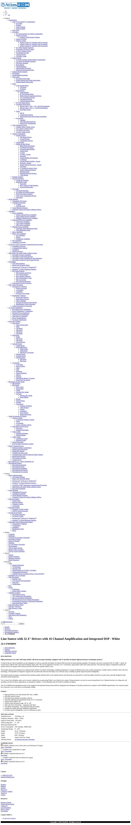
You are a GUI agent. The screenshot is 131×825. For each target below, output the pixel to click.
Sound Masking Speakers (20, 75)
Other (18, 368)
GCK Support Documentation (21, 580)
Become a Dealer (6, 802)
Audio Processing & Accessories (22, 306)
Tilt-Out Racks (20, 342)
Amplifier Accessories (19, 242)
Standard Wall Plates (22, 430)
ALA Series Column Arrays (24, 128)
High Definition (21, 435)
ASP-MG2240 (20, 206)
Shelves (18, 375)
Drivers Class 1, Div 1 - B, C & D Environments (34, 106)
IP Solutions (12, 261)
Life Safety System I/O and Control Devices (25, 260)
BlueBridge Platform (19, 295)
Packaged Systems (14, 507)
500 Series (19, 330)
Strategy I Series (21, 41)
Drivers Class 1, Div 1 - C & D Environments (34, 108)
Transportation (12, 546)
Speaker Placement (18, 565)
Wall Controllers (21, 301)
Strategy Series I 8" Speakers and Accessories (34, 46)
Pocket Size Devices (22, 297)
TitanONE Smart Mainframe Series (26, 228)
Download (8, 747)
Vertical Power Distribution (20, 314)
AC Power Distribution (15, 308)
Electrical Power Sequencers (21, 313)
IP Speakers (15, 73)
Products (3, 784)
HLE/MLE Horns (25, 109)
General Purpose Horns (27, 101)
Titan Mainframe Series (23, 230)
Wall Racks (15, 335)
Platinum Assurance (14, 558)
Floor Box (19, 428)
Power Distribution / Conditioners (22, 311)
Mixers (18, 237)
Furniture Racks (21, 356)
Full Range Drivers (26, 137)
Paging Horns (20, 91)
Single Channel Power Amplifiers (26, 215)
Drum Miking (24, 397)
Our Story (11, 612)
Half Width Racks (21, 347)
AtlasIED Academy (14, 593)
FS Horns (23, 89)
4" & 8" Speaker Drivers (23, 51)
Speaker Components (18, 134)
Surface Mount (20, 27)
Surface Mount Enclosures (28, 170)
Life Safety (15, 189)
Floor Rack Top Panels (23, 380)
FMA (17, 326)
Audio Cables (16, 437)
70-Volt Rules (16, 567)
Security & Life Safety (15, 513)
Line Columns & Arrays (19, 125)
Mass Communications (15, 475)
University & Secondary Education (19, 537)
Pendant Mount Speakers (19, 72)
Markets (3, 786)
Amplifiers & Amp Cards (20, 453)
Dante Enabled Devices (16, 446)
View (2, 747)
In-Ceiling (19, 23)
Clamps (22, 409)
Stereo (18, 421)
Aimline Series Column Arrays (25, 127)
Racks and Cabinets (14, 321)
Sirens (18, 111)
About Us (4, 793)
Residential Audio (21, 182)
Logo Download (6, 807)
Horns (14, 84)
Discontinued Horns (18, 466)
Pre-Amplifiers (20, 235)
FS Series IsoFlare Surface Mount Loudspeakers (30, 59)
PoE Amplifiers (17, 240)
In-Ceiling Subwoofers (23, 78)
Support (10, 555)
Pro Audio (23, 184)
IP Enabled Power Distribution (21, 309)
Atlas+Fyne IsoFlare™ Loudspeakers (23, 22)
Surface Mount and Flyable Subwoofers (28, 80)
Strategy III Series (21, 35)
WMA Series (24, 349)
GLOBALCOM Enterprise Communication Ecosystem (25, 244)
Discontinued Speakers (19, 465)
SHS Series (15, 30)
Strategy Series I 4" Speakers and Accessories (34, 42)
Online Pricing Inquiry (7, 804)
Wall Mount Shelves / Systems (25, 378)
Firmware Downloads (22, 293)
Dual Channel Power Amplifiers (26, 216)
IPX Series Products (18, 271)
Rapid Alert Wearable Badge (21, 265)
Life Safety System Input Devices (22, 256)
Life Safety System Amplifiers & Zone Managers (27, 258)
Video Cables (16, 432)
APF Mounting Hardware (28, 122)
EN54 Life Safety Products (24, 194)
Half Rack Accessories (27, 352)
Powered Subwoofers (26, 187)
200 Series (19, 332)
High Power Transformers (28, 123)
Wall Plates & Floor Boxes (20, 426)
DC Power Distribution (19, 320)
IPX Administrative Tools (24, 278)
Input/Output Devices (18, 456)
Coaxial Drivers (21, 54)
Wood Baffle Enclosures (23, 68)
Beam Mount (20, 65)
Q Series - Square (25, 154)
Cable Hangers (24, 407)
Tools (10, 563)
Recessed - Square (25, 163)
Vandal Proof (24, 151)
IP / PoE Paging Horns (27, 94)
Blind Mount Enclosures (27, 146)
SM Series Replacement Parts (25, 70)
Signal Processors (21, 288)
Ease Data (15, 582)
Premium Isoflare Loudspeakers (21, 448)
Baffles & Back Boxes (23, 144)
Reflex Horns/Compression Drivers (30, 96)
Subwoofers (16, 77)
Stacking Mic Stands (22, 392)
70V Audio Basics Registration (21, 596)
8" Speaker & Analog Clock (28, 168)
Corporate (11, 534)
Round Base (20, 388)
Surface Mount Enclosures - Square (30, 165)
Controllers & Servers (18, 246)
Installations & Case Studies (16, 575)
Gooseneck (23, 411)
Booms (18, 399)
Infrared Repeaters (17, 442)
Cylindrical (23, 159)
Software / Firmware (14, 606)
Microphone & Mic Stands (16, 382)
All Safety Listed (21, 56)
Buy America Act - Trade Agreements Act (21, 461)
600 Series (19, 339)
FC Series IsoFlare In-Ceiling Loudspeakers (29, 34)
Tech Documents (13, 577)
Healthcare (11, 536)
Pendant (18, 25)
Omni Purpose (24, 92)
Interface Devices (17, 251)
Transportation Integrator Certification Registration (27, 601)
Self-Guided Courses (18, 594)
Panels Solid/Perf (21, 373)
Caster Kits (19, 364)
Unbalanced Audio (22, 438)
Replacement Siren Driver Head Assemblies (33, 116)
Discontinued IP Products (20, 470)
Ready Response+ (13, 560)
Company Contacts (6, 791)
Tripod (18, 390)
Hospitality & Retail (14, 539)
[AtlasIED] (15, 8)
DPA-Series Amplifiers (23, 225)
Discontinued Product (15, 463)
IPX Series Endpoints (18, 488)
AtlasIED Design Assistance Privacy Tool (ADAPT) (28, 574)
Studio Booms (20, 401)
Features (7, 649)
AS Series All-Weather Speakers (26, 61)
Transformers (20, 142)
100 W (22, 113)
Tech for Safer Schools (15, 548)
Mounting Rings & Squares (28, 173)
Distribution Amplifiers (23, 239)
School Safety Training (19, 591)
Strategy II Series (21, 39)
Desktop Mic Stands (26, 395)
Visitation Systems (17, 504)
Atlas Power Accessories (19, 316)
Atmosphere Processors (19, 201)
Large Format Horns (22, 85)
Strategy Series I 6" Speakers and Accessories (34, 44)
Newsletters (4, 811)
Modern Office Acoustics (16, 549)
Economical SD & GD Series (25, 49)
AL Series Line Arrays (23, 130)
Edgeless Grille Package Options (30, 37)
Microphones (16, 383)
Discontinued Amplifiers (19, 468)
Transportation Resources (20, 572)
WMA (18, 337)
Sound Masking (13, 199)
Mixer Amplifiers (17, 232)
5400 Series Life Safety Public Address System (22, 253)
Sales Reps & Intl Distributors (17, 615)
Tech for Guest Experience (16, 551)
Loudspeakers (12, 20)
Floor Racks (16, 323)
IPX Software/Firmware (23, 281)
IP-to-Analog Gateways (23, 276)
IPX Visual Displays (22, 274)
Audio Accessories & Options (17, 416)
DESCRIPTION (10, 648)
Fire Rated (23, 166)
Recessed (23, 156)
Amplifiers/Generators (19, 202)
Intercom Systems (13, 499)
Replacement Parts (25, 414)
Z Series (18, 204)
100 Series (19, 333)
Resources (4, 790)
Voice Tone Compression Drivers (26, 196)
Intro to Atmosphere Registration (22, 598)
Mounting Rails (24, 171)
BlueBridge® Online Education (25, 304)
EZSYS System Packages (20, 511)
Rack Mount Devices (22, 299)
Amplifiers (11, 211)
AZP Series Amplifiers (23, 221)
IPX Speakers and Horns (23, 273)
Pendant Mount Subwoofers (24, 82)
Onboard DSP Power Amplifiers (22, 220)
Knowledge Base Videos (19, 603)
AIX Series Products (18, 263)
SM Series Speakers (22, 63)
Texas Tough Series (22, 325)
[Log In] (6, 12)
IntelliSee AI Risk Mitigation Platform (24, 269)
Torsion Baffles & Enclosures (29, 158)
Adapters (22, 120)
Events (10, 587)
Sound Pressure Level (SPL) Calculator (24, 570)
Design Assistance (13, 556)
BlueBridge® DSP (18, 529)
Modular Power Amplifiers (20, 227)
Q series (22, 153)
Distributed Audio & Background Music (20, 522)
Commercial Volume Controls (25, 419)
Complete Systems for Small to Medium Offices (26, 209)
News (10, 617)
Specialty (19, 394)
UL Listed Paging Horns (27, 97)
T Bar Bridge (24, 175)
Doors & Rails (20, 366)
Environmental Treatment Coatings (22, 444)
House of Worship (13, 541)
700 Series (19, 328)
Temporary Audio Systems (20, 509)
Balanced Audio (21, 440)
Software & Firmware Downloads (26, 302)
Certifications (16, 584)
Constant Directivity (26, 99)
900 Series (23, 361)
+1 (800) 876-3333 (6, 622)
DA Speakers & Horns (19, 458)
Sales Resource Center (15, 608)
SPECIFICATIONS (11, 651)
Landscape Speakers (22, 180)
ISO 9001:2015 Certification (9, 818)
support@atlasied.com (7, 777)
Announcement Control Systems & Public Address (27, 454)
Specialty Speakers (18, 178)
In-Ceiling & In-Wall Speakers (25, 192)
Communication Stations (19, 248)
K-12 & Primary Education (16, 544)
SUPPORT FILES (10, 653)
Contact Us (4, 806)
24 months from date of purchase (25, 739)
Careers (10, 618)
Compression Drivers (26, 115)
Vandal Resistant (21, 66)
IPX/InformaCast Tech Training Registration (25, 599)
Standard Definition (22, 433)
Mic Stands (15, 385)
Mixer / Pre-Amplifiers (19, 234)
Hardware (19, 371)
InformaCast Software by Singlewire (24, 267)
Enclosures (19, 197)
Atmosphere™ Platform (19, 286)
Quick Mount (24, 413)
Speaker (18, 402)
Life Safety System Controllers (21, 255)
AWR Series (24, 351)
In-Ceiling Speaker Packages (25, 47)
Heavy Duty (20, 387)
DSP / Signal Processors (15, 285)
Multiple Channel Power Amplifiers (27, 218)
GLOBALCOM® (17, 516)
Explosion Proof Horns (23, 104)
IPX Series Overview (18, 514)
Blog (9, 586)
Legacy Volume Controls (23, 425)
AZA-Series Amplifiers (23, 223)
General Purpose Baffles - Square (30, 161)
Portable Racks (20, 354)
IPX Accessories (21, 280)
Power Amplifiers (17, 213)
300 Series (19, 340)
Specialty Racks (17, 344)
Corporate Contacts (14, 613)
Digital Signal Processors (19, 449)
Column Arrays (17, 460)
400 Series (23, 359)
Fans (17, 370)
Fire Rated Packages (22, 190)
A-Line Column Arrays (23, 132)
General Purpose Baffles (27, 149)
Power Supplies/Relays (19, 318)
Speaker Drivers (21, 135)
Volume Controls (17, 418)
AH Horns (23, 87)
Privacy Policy (5, 809)
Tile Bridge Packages (22, 53)
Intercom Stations (17, 502)
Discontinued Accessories (20, 472)
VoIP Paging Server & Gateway (22, 283)
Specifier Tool (16, 568)
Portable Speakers (17, 177)
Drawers (18, 376)
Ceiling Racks (20, 345)
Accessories (19, 118)
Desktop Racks (20, 357)
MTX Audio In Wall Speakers (29, 185)
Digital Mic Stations (18, 451)
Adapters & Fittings (26, 406)
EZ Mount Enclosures (26, 147)
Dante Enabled (20, 28)
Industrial (11, 543)
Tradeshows (16, 589)
